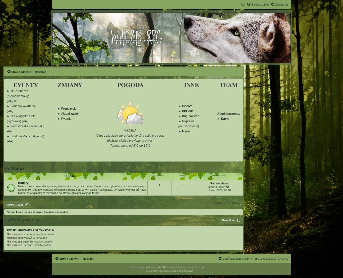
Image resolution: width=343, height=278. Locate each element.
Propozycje (69, 108)
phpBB (161, 267)
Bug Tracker (190, 116)
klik (10, 101)
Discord (187, 106)
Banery (23, 183)
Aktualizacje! (70, 113)
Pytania (66, 119)
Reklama (14, 168)
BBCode (188, 111)
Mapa (186, 131)
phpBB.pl (187, 270)
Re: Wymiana (219, 183)
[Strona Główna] (171, 37)
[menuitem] (279, 5)
